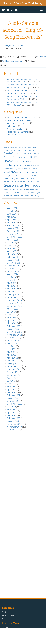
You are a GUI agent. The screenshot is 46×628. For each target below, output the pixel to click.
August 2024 (12, 274)
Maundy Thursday (35, 172)
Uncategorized (13, 135)
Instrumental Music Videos (19, 120)
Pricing (5, 612)
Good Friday (34, 166)
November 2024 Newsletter (17, 176)
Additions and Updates (12, 61)
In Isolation (12, 126)
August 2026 (12, 208)
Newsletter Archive (15, 129)
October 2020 (13, 401)
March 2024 (12, 288)
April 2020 (11, 412)
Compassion (20, 157)
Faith (17, 166)
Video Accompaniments (18, 132)
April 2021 (11, 389)
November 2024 (14, 265)
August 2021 (12, 378)
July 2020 (11, 406)
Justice (6, 172)
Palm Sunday (9, 178)
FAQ (4, 618)
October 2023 (13, 303)
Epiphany (9, 165)
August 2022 (12, 343)
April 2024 (11, 286)
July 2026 (11, 211)
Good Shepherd (8, 169)
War (39, 193)
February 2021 (13, 395)
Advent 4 (14, 150)
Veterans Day (32, 193)
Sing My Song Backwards (16, 45)
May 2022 (11, 352)
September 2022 (14, 340)
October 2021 (13, 372)
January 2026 (13, 228)
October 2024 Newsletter (34, 176)
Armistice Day (23, 150)
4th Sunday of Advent (24, 148)
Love (26, 172)
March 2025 (12, 254)
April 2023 (11, 320)
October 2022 (13, 337)
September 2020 (14, 404)
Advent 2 (35, 148)
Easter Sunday (21, 161)
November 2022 (14, 335)
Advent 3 (7, 150)
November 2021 (14, 369)
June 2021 (11, 383)
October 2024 (13, 268)
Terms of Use (8, 615)
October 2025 (13, 234)
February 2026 (13, 225)
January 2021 (13, 398)
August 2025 (12, 240)
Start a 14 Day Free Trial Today (23, 3)
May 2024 (11, 283)
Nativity (6, 176)
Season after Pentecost (22, 185)
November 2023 (14, 300)
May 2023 (11, 317)
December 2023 (14, 297)
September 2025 (14, 237)
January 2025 (13, 260)
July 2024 (11, 277)
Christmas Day (33, 153)
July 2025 (11, 242)
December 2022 (14, 332)
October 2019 (13, 430)
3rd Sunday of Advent (10, 148)
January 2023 (13, 329)
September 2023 (14, 306)
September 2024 (14, 271)
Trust (24, 193)
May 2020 (11, 409)
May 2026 (11, 217)
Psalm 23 (19, 179)
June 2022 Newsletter (30, 169)
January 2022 (13, 363)
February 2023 (13, 326)
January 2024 (13, 294)
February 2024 (13, 291)
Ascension (33, 150)
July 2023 (11, 312)
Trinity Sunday (15, 192)
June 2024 (11, 280)
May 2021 (11, 386)
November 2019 (14, 427)
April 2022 (11, 355)
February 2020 (13, 418)
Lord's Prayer (19, 172)
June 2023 (11, 314)
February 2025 (13, 257)
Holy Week (18, 168)
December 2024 (14, 263)
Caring (26, 153)
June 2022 (11, 349)
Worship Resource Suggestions (21, 117)
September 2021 (14, 375)
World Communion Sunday (15, 196)
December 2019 (14, 424)
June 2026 (11, 214)
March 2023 (12, 323)
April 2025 (11, 251)
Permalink (41, 57)
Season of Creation (13, 189)
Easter (26, 157)
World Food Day (32, 196)
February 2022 (13, 360)
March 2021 (12, 392)
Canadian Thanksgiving (13, 153)
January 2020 (13, 421)
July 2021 (11, 381)
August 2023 (12, 309)
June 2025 (11, 245)
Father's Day (25, 165)
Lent (12, 172)
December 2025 (14, 231)
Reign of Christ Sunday (30, 179)
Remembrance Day (11, 181)
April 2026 (11, 219)
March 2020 (12, 415)
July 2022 (11, 346)
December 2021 (14, 366)
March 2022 (12, 358)
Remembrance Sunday (29, 181)
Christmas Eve (9, 157)
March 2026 (12, 222)
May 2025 (11, 248)
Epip (29, 161)
